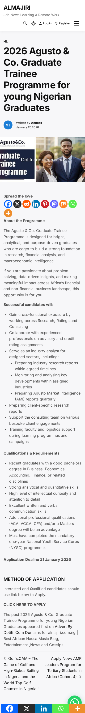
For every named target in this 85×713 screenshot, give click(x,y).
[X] (17, 204)
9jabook (36, 123)
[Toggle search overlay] (25, 23)
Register (64, 23)
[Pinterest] (45, 204)
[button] (75, 703)
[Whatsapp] (72, 204)
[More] (8, 213)
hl (6, 41)
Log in (47, 23)
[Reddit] (26, 204)
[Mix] (63, 204)
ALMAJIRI (17, 7)
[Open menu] (76, 23)
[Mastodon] (54, 204)
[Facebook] (8, 204)
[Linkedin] (36, 204)
